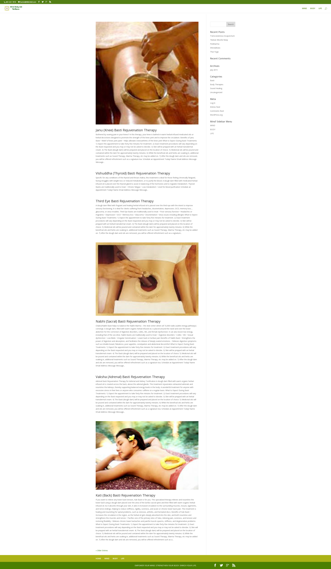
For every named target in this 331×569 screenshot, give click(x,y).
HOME (98, 558)
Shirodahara (215, 48)
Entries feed (215, 107)
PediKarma (214, 44)
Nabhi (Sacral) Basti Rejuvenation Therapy (128, 321)
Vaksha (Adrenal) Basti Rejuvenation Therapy (130, 376)
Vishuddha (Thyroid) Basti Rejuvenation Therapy (133, 173)
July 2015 (214, 70)
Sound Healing (216, 88)
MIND (304, 8)
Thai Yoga (214, 52)
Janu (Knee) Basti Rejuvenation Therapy (126, 130)
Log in (212, 103)
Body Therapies (216, 84)
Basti (212, 80)
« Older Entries (102, 550)
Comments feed (217, 111)
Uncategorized (216, 92)
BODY (312, 8)
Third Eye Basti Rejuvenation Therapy (125, 201)
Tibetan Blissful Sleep (219, 40)
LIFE (320, 8)
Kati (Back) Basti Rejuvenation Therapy (125, 495)
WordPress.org (216, 115)
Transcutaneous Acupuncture (222, 36)
